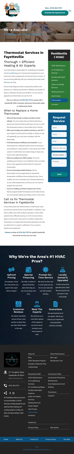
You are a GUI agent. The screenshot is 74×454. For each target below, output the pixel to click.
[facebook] (10, 393)
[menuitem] (59, 66)
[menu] (69, 10)
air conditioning (12, 73)
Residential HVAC (59, 55)
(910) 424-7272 (56, 8)
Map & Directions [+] (15, 378)
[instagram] (13, 393)
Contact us (8, 232)
